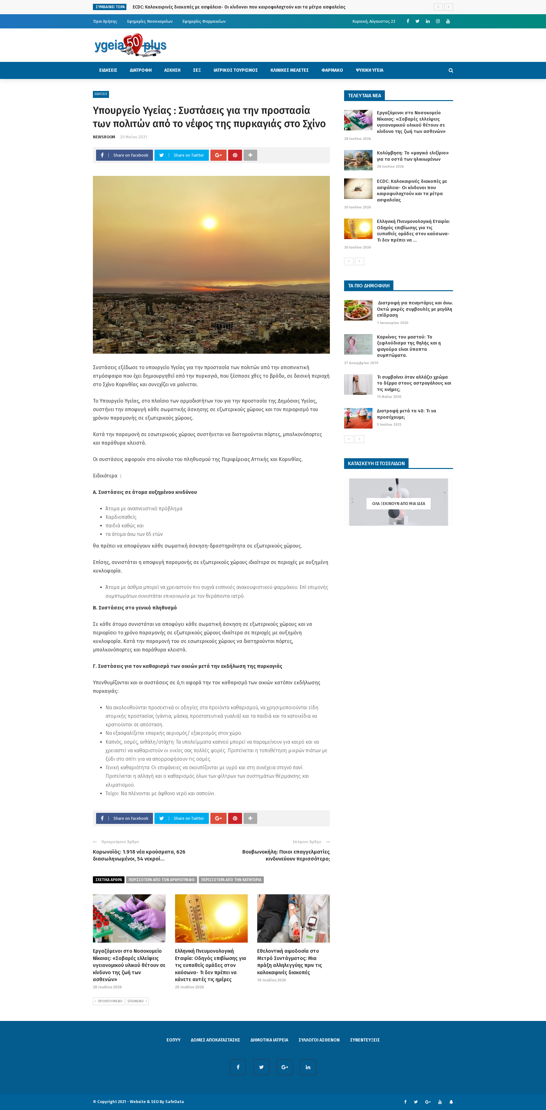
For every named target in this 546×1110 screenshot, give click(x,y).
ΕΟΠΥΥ (173, 1040)
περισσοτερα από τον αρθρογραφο (162, 880)
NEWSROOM (104, 137)
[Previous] (349, 261)
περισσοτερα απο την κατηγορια (231, 880)
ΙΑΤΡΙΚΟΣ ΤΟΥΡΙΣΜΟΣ (236, 70)
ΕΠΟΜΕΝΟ (136, 1001)
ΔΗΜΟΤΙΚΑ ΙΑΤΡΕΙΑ (269, 1040)
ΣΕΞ (197, 70)
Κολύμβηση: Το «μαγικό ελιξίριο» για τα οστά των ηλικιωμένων (413, 156)
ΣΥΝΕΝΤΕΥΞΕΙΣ (365, 1040)
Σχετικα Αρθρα (108, 880)
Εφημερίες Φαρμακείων (204, 21)
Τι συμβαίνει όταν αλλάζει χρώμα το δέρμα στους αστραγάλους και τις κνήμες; (414, 383)
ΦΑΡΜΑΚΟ (332, 70)
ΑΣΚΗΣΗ (172, 70)
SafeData (174, 1101)
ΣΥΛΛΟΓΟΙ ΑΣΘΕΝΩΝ (319, 1040)
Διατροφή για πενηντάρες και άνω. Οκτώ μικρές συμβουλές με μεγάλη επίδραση (415, 309)
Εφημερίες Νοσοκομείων (150, 21)
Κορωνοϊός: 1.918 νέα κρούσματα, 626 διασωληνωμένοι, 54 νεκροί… (139, 855)
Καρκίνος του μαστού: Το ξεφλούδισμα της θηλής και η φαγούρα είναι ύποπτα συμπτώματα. (409, 346)
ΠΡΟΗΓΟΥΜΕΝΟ (110, 1001)
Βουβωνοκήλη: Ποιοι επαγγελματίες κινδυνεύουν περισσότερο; (286, 855)
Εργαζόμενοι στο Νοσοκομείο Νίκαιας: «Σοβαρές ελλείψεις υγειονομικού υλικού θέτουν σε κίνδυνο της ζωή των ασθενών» (129, 965)
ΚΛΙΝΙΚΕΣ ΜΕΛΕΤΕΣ (289, 70)
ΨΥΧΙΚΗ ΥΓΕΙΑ (369, 70)
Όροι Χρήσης (105, 21)
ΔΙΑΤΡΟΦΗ (141, 70)
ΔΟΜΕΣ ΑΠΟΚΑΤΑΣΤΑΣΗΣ (215, 1040)
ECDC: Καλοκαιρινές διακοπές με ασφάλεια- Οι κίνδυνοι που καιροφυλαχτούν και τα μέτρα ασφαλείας (239, 7)
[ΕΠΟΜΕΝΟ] (359, 261)
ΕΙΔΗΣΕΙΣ (108, 70)
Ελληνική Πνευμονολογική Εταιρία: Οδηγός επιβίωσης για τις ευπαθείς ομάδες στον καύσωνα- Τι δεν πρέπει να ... (413, 231)
